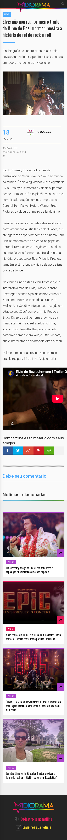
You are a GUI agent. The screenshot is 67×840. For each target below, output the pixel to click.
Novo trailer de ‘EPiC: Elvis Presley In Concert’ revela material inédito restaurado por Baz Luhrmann (33, 637)
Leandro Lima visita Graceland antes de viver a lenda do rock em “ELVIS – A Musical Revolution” (31, 776)
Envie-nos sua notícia (37, 827)
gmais (28, 450)
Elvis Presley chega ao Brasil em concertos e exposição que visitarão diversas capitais (29, 570)
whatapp (49, 450)
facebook (8, 450)
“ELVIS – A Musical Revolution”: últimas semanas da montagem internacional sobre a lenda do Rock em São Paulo (33, 706)
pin (39, 450)
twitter (18, 450)
